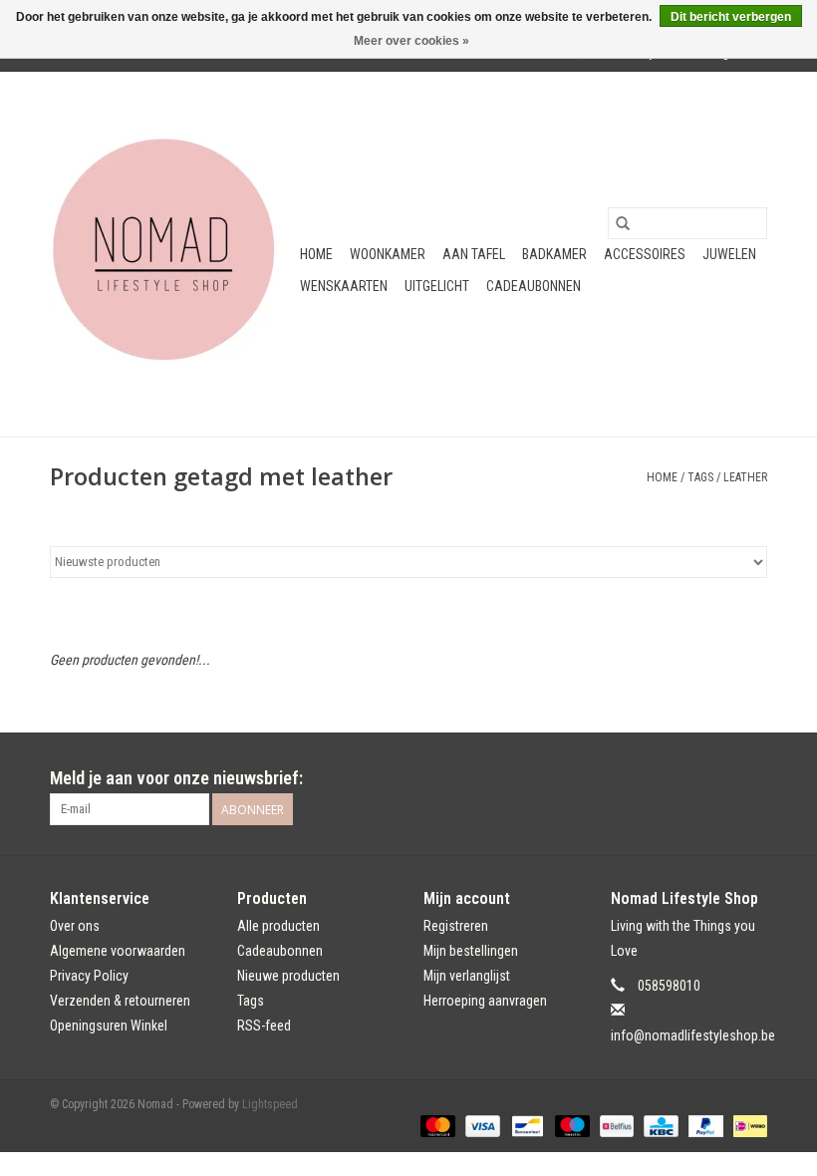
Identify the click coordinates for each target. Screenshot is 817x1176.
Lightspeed (270, 1104)
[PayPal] (703, 1125)
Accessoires (644, 254)
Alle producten (278, 926)
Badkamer (554, 254)
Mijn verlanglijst (466, 976)
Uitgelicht (437, 286)
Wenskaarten (344, 286)
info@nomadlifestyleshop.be (693, 1035)
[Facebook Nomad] (716, 778)
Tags (700, 477)
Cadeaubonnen (533, 286)
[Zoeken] (623, 223)
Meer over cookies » (411, 41)
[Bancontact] (525, 1125)
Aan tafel (473, 254)
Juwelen (729, 254)
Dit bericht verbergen (731, 17)
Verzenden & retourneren (120, 1001)
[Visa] (480, 1125)
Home (316, 254)
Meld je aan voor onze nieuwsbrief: (176, 777)
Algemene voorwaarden (117, 951)
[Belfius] (615, 1125)
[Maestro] (570, 1125)
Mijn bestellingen (470, 951)
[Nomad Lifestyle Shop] (172, 254)
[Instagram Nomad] (751, 778)
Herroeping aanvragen (485, 1001)
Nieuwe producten (288, 976)
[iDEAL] (746, 1125)
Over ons (75, 926)
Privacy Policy (89, 976)
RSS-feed (264, 1025)
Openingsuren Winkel (108, 1025)
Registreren (455, 926)
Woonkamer (387, 254)
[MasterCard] (435, 1125)
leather (745, 477)
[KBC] (659, 1125)
